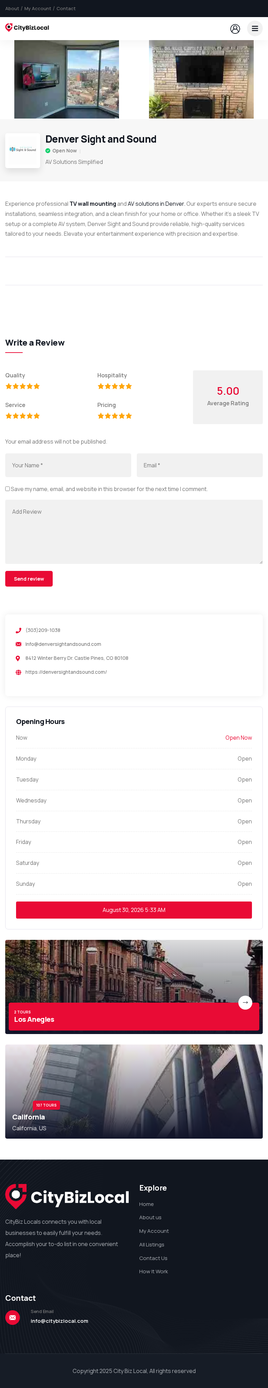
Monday (26, 758)
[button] (256, 79)
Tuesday (27, 779)
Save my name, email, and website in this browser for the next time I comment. (109, 489)
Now (21, 737)
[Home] (27, 28)
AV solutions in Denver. (156, 204)
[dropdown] (255, 28)
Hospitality (112, 375)
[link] (134, 987)
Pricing (106, 405)
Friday (23, 842)
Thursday (28, 821)
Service (15, 405)
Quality (15, 375)
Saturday (27, 863)
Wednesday (31, 800)
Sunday (25, 884)
